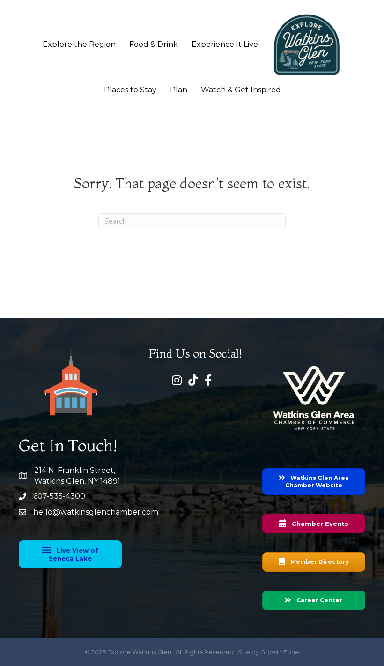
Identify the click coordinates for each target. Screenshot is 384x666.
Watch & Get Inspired (241, 89)
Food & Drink (153, 44)
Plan (178, 89)
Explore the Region (79, 44)
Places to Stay (130, 89)
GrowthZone (279, 652)
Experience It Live (225, 44)
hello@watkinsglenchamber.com (95, 512)
